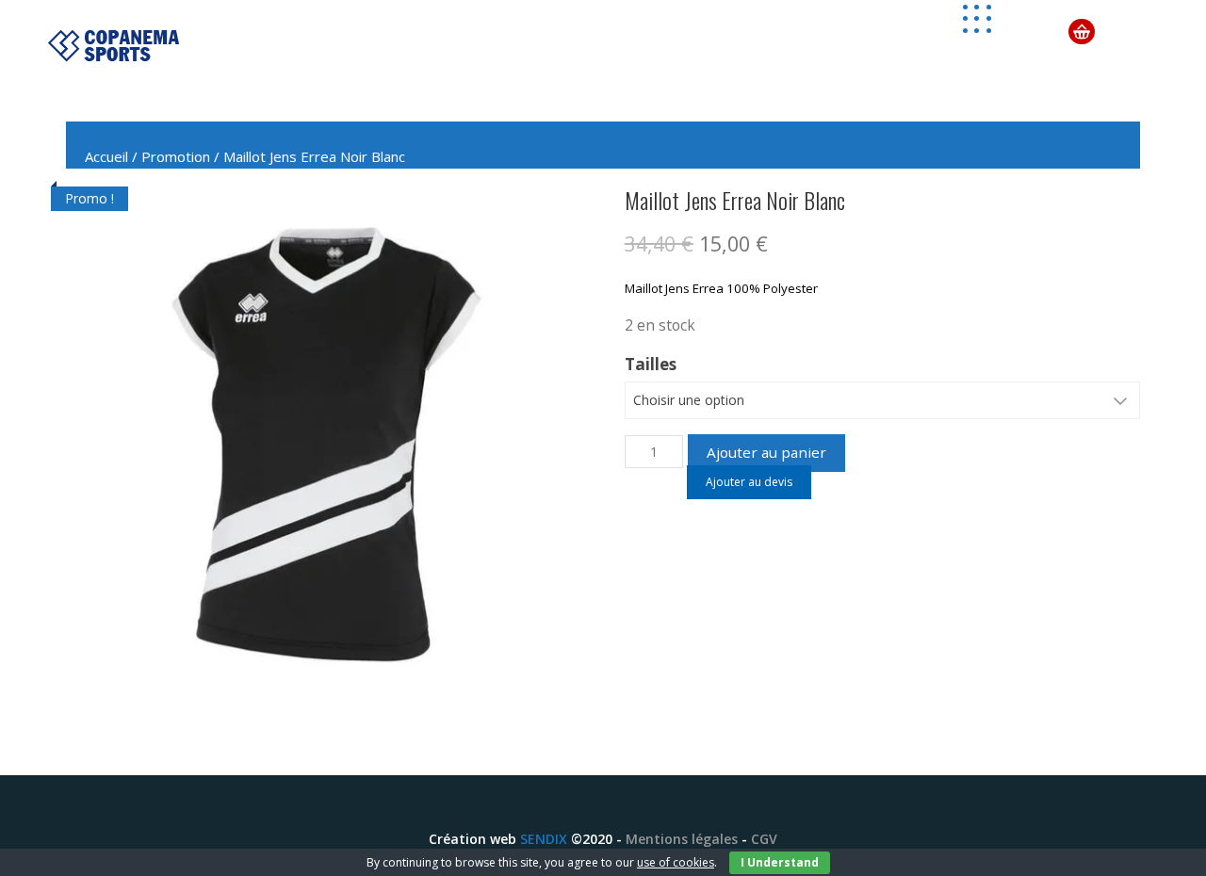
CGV (764, 839)
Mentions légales (682, 839)
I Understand (780, 862)
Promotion (175, 156)
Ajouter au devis (749, 482)
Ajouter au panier (766, 452)
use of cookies (675, 862)
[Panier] (1081, 30)
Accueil (106, 156)
